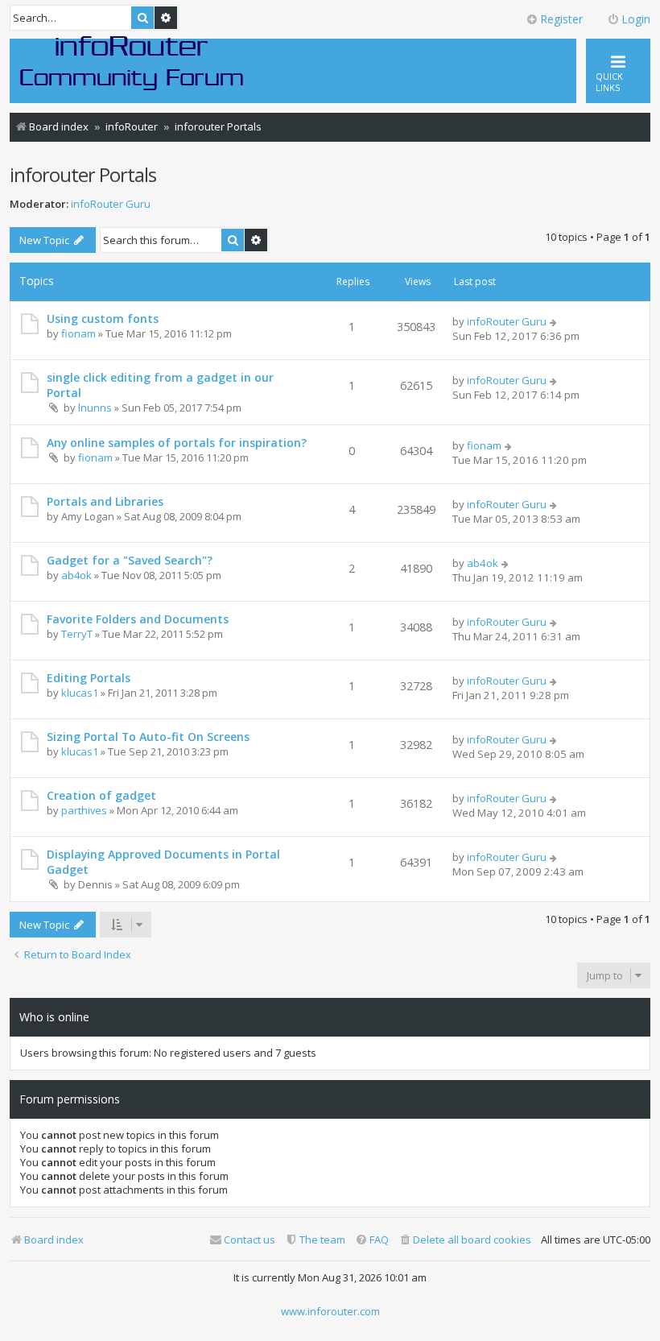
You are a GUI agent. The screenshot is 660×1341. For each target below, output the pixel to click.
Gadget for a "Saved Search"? (129, 560)
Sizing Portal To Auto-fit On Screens (148, 736)
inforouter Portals (83, 174)
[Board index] (132, 62)
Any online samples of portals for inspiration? (177, 442)
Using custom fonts (103, 318)
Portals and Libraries (105, 501)
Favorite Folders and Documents (138, 619)
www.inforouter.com (330, 1311)
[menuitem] (464, 1240)
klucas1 (79, 692)
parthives (84, 810)
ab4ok (76, 575)
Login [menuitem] (635, 19)
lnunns (95, 407)
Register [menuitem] (561, 19)
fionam (78, 333)
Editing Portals (88, 677)
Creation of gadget (101, 795)
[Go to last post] (554, 321)
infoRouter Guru (111, 204)
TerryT (77, 634)
